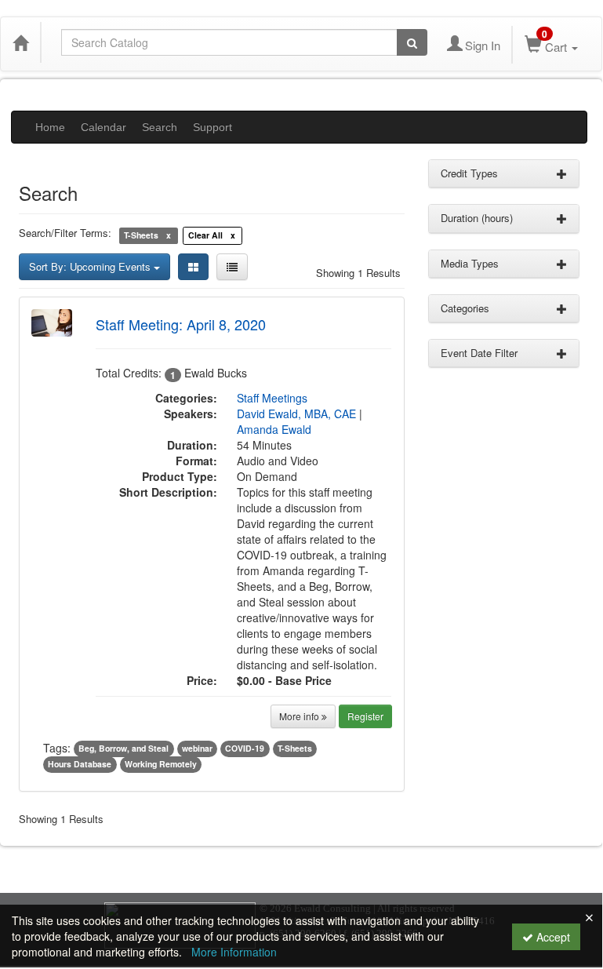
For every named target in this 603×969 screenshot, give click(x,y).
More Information (234, 952)
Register (365, 716)
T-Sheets (295, 749)
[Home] (20, 42)
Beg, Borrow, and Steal (123, 749)
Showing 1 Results (358, 273)
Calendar (103, 127)
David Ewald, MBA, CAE (296, 413)
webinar (197, 749)
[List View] (232, 266)
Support (212, 127)
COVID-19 (244, 749)
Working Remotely (161, 764)
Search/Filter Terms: (65, 233)
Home (50, 127)
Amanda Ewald (274, 429)
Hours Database (79, 764)
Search (159, 127)
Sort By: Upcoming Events (91, 266)
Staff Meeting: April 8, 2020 (181, 324)
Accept (551, 937)
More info (300, 716)
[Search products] (412, 42)
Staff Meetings (272, 398)
